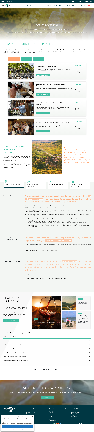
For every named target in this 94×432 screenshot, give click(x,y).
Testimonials (52, 415)
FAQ (91, 1)
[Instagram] (81, 423)
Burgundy (28, 413)
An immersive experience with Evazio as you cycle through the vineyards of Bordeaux (45, 321)
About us (73, 1)
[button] (32, 416)
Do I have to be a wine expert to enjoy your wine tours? (18, 340)
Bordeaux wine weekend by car (46, 66)
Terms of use (51, 417)
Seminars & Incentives (78, 5)
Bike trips (80, 313)
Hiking (72, 411)
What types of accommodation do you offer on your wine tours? (20, 344)
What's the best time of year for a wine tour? (15, 356)
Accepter (17, 427)
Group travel (64, 5)
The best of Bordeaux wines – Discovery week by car (53, 122)
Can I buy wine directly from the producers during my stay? (19, 352)
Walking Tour (43, 5)
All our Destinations (30, 411)
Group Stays (74, 415)
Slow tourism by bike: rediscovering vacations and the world (82, 303)
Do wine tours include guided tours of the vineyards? (17, 348)
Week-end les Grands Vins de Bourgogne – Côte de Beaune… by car (52, 85)
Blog (80, 1)
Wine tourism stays (75, 412)
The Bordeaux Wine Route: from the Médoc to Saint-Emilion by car (52, 103)
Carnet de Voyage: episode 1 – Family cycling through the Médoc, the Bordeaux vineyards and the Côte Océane (83, 320)
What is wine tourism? (10, 337)
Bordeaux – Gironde (30, 412)
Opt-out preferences (14, 429)
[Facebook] (79, 423)
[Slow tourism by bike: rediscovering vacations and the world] (69, 303)
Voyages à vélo (74, 416)
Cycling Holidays (30, 5)
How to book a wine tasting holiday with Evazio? (16, 360)
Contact (86, 1)
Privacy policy (20, 429)
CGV (49, 419)
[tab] (47, 337)
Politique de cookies (53, 420)
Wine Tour (53, 5)
